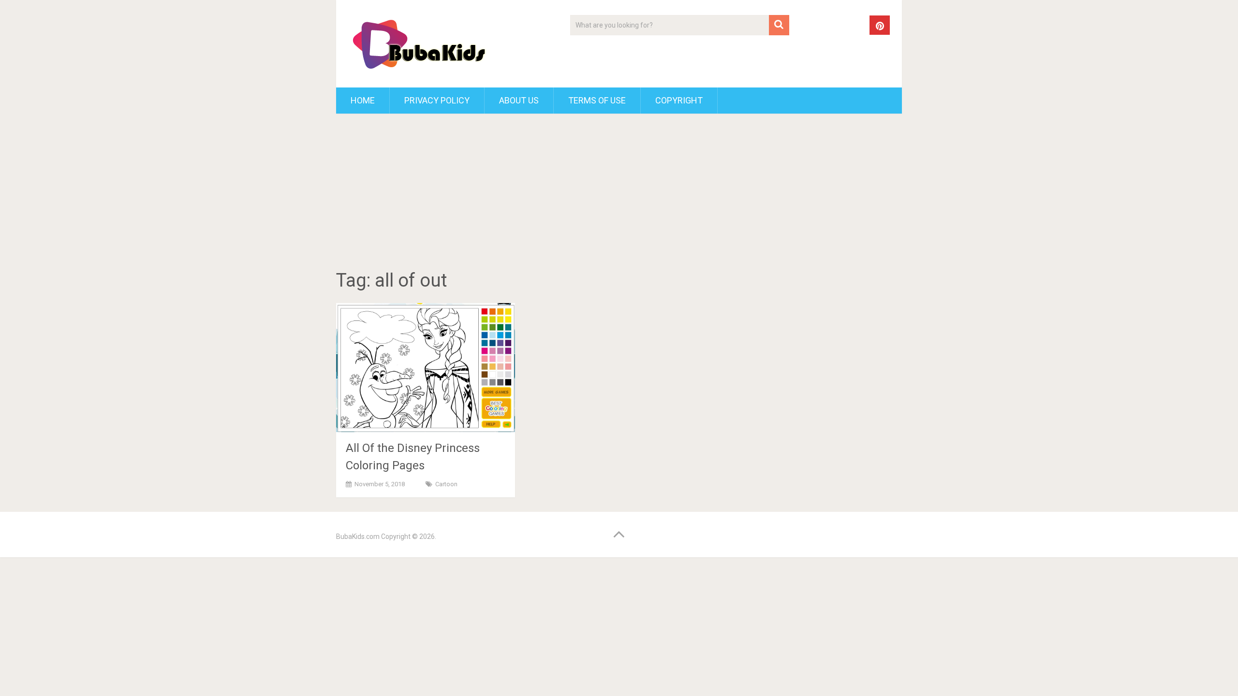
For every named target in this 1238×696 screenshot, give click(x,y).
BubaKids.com (358, 536)
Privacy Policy (437, 100)
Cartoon (446, 484)
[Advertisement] (619, 193)
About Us (519, 100)
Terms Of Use (597, 100)
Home (363, 100)
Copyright (679, 100)
